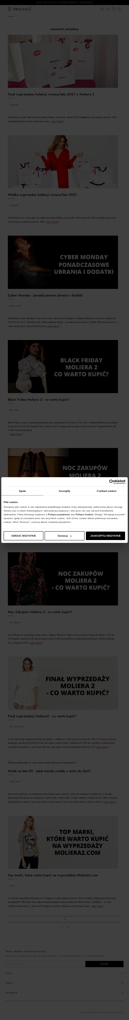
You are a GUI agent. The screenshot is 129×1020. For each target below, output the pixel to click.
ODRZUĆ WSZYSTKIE (23, 535)
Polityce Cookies (84, 514)
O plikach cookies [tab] (107, 490)
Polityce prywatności (59, 514)
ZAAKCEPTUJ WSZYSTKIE (105, 535)
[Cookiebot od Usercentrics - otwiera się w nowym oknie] (111, 481)
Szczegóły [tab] (64, 490)
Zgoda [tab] (22, 490)
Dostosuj (63, 535)
